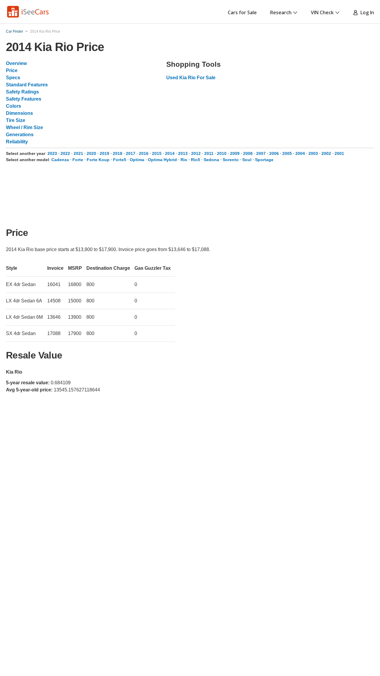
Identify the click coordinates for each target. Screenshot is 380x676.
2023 (52, 153)
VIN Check (322, 12)
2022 (65, 153)
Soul (246, 159)
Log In (366, 12)
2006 (274, 153)
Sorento (231, 159)
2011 (208, 153)
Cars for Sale (242, 12)
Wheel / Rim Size (24, 127)
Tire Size (15, 120)
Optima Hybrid (162, 159)
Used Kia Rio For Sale (191, 77)
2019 (104, 153)
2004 (300, 153)
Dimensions (19, 113)
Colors (13, 106)
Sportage (264, 159)
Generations (20, 134)
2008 (248, 153)
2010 (222, 153)
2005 (287, 153)
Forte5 (119, 159)
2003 (313, 153)
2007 (261, 153)
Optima (137, 159)
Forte (77, 159)
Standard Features (27, 84)
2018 (117, 153)
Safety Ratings (22, 91)
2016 (143, 153)
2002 (326, 153)
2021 (78, 153)
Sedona (211, 159)
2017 (130, 153)
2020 (91, 153)
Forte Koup (98, 159)
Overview (16, 63)
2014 (170, 153)
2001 (339, 153)
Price (12, 70)
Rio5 (195, 159)
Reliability (17, 141)
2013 (183, 153)
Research (281, 12)
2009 (235, 153)
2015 (157, 153)
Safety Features (23, 98)
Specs (13, 77)
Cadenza (60, 159)
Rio (183, 159)
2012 (196, 153)
